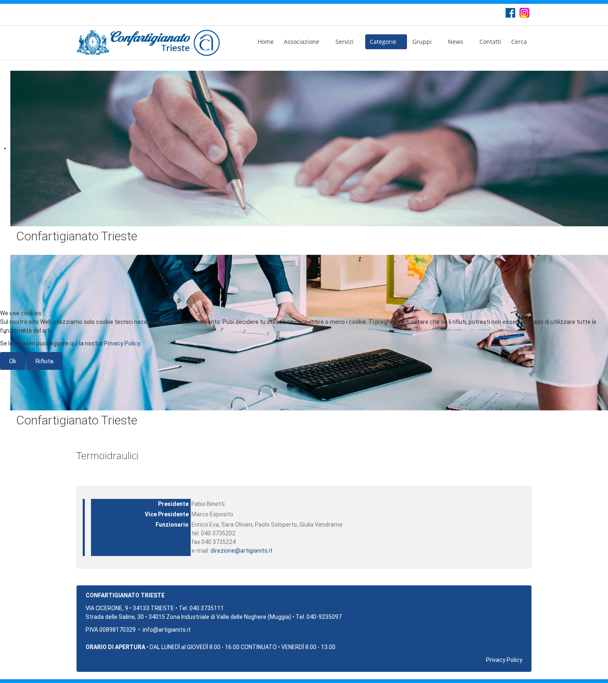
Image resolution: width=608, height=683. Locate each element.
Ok (12, 361)
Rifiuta (44, 361)
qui (74, 343)
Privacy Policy (122, 343)
